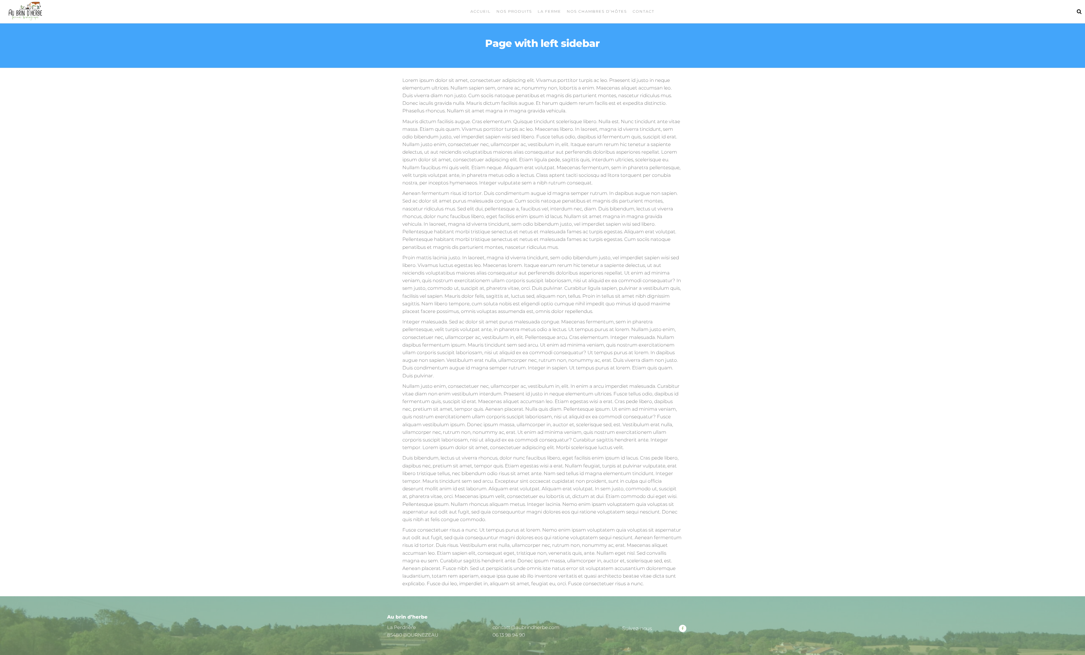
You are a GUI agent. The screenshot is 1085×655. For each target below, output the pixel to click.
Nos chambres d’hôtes (597, 11)
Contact (643, 11)
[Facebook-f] (682, 628)
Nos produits (514, 11)
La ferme (549, 11)
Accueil (480, 11)
